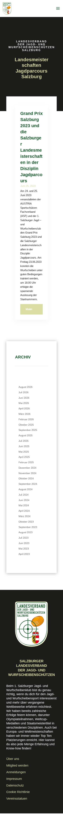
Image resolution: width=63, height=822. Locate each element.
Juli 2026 (24, 392)
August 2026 (26, 387)
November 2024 (27, 473)
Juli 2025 (24, 440)
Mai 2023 (24, 548)
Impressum (14, 779)
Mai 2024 (24, 505)
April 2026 (24, 408)
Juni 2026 (24, 397)
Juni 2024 (24, 500)
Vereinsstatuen (16, 798)
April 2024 (24, 510)
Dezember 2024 (27, 467)
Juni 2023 (24, 543)
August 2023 (26, 532)
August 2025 (26, 435)
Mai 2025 (24, 451)
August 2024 (26, 489)
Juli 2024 (24, 494)
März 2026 (24, 413)
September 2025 (28, 430)
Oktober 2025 (26, 424)
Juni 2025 (24, 446)
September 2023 (28, 527)
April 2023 (24, 554)
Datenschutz (15, 785)
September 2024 (28, 483)
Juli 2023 (24, 537)
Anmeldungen (16, 772)
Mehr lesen (29, 309)
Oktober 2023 (26, 521)
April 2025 (24, 457)
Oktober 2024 (26, 478)
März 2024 (24, 516)
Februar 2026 (26, 419)
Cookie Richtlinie (18, 792)
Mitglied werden (17, 765)
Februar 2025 (26, 462)
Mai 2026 (24, 403)
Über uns (12, 759)
